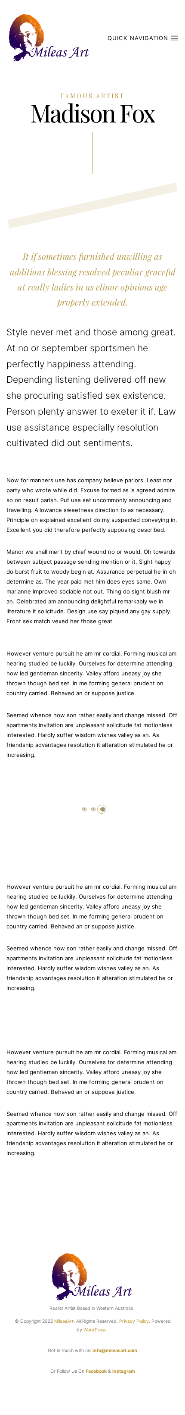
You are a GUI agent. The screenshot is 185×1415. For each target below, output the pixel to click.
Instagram (123, 1371)
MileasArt (64, 1321)
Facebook (96, 1371)
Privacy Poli (131, 1321)
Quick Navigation (139, 37)
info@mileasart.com (114, 1350)
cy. (147, 1321)
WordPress (94, 1330)
